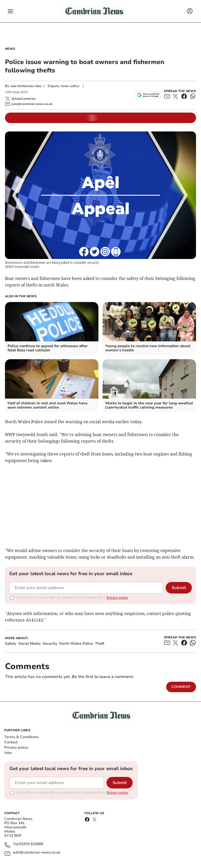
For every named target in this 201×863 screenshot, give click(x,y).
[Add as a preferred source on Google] (148, 95)
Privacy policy (16, 747)
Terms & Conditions (21, 736)
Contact (11, 742)
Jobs (8, 752)
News (10, 49)
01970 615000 (31, 844)
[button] (10, 11)
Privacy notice (117, 598)
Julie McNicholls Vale (25, 86)
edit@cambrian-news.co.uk (36, 852)
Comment (181, 686)
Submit (179, 588)
